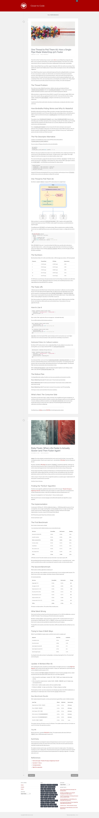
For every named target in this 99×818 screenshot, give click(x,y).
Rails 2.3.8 (46, 796)
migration (42, 792)
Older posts (31, 775)
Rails (42, 796)
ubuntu (56, 806)
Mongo (47, 792)
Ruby (51, 800)
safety (51, 804)
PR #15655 (46, 732)
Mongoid (51, 792)
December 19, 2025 (35, 453)
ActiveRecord (49, 784)
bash (46, 786)
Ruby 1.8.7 (55, 800)
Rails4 (42, 798)
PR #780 (48, 410)
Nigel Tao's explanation (37, 767)
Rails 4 (46, 798)
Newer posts (74, 775)
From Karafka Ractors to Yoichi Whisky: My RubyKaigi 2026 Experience (68, 800)
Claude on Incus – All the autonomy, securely (68, 805)
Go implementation (37, 765)
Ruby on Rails (43, 804)
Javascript (49, 788)
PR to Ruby (62, 460)
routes (42, 800)
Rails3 (50, 796)
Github (22, 784)
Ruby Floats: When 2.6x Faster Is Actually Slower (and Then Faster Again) (50, 449)
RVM (48, 804)
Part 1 (55, 60)
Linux (54, 790)
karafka (42, 790)
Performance (52, 794)
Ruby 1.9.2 (47, 802)
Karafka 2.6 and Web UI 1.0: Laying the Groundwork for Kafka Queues (67, 793)
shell (42, 806)
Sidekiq (45, 806)
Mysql (55, 792)
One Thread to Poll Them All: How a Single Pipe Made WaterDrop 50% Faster (51, 50)
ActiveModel (43, 784)
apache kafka (55, 784)
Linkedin (22, 787)
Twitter (22, 789)
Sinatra (49, 806)
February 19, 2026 (35, 54)
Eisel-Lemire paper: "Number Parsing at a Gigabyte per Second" (46, 760)
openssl (42, 794)
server (55, 804)
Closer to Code (38, 6)
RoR (53, 798)
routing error (47, 800)
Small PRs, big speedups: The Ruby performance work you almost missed (69, 796)
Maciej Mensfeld (44, 54)
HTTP (45, 788)
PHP (56, 794)
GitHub (40, 410)
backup (42, 786)
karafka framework (48, 790)
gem (42, 788)
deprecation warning (51, 786)
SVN (52, 806)
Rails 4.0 (49, 798)
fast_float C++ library (37, 763)
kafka (53, 788)
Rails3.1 (54, 796)
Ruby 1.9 (42, 802)
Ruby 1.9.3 (52, 802)
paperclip (46, 794)
